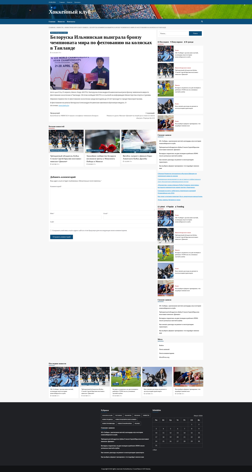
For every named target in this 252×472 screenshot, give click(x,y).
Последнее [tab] (164, 41)
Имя (52, 213)
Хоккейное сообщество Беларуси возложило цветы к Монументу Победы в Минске (101, 159)
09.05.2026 (90, 164)
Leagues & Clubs (107, 415)
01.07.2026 (179, 394)
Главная (62, 2)
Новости (69, 2)
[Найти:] (174, 33)
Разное (177, 50)
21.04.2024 (55, 52)
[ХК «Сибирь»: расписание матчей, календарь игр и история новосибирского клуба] (166, 53)
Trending (137, 415)
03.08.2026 (54, 396)
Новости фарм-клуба (125, 423)
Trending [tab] (180, 206)
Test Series (118, 415)
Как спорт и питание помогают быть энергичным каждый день (180, 196)
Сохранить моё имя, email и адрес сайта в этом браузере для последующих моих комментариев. (89, 230)
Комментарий (56, 186)
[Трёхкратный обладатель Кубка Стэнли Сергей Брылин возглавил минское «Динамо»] (66, 141)
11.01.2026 (127, 161)
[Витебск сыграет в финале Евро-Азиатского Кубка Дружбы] (138, 141)
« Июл (154, 450)
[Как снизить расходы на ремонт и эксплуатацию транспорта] (166, 106)
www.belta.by (64, 105)
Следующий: (131, 115)
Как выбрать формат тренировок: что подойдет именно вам (188, 125)
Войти (161, 345)
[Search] (202, 21)
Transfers (128, 415)
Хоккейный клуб (70, 11)
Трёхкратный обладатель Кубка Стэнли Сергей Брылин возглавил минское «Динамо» (65, 159)
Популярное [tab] (177, 41)
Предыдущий (74, 114)
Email (105, 213)
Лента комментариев (166, 353)
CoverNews (137, 469)
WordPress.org (164, 357)
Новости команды (108, 423)
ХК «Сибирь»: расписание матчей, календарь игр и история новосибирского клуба (186, 55)
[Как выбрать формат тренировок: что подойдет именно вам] (166, 123)
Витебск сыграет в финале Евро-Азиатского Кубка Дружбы (137, 157)
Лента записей (164, 349)
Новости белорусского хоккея (59, 33)
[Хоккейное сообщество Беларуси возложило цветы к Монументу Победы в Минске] (102, 141)
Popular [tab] (170, 206)
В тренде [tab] (189, 41)
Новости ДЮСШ (107, 419)
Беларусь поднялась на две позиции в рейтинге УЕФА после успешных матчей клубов (188, 90)
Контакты (77, 2)
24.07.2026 (54, 164)
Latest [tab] (162, 206)
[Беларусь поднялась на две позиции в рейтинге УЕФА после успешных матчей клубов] (166, 88)
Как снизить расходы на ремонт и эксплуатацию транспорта (186, 107)
